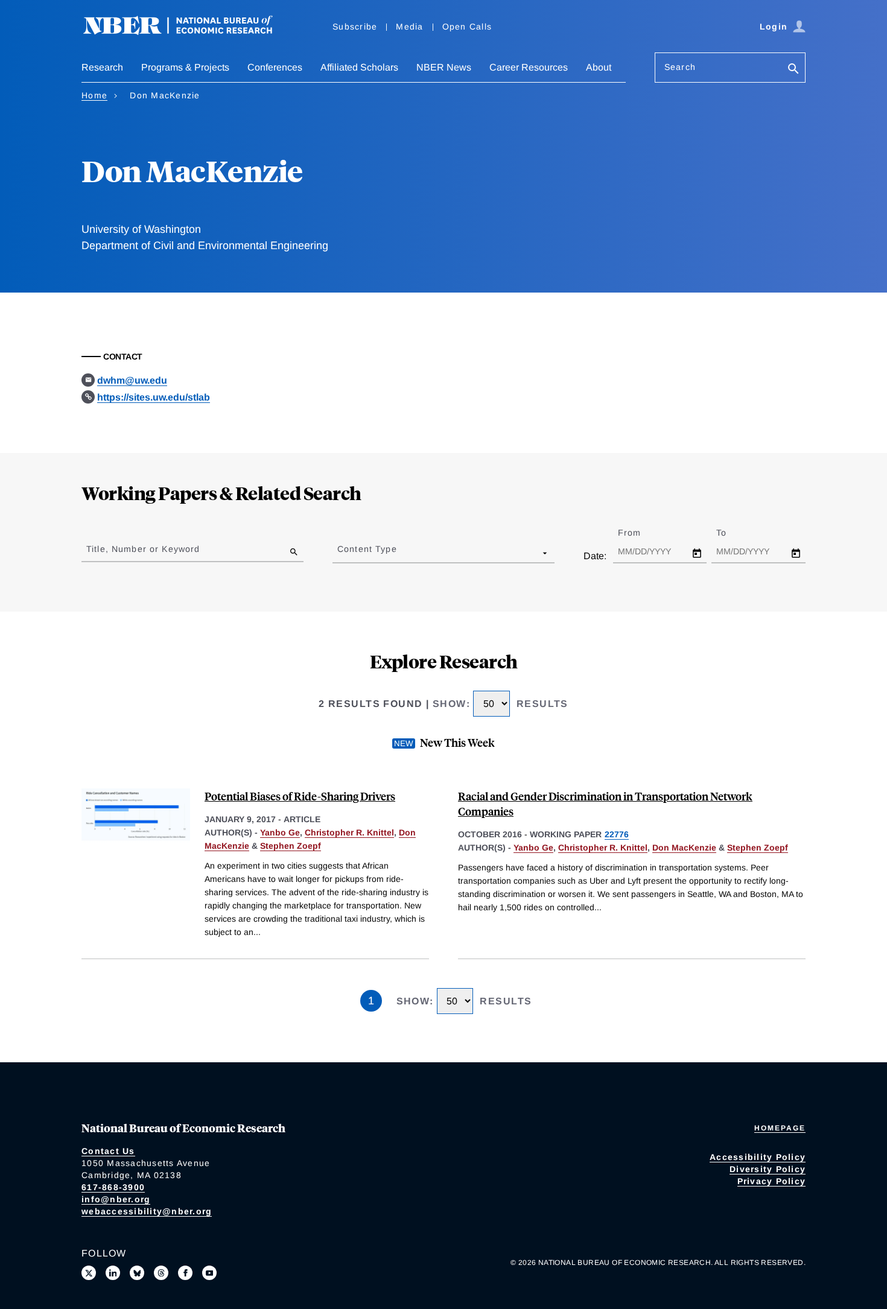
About (598, 67)
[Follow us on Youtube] (209, 1273)
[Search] (793, 70)
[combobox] (340, 552)
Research (102, 67)
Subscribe (354, 26)
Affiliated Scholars (359, 67)
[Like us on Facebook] (185, 1273)
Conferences (274, 67)
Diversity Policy (768, 1169)
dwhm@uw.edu (132, 380)
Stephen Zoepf (290, 846)
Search (680, 67)
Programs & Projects (185, 67)
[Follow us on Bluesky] (137, 1273)
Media (409, 26)
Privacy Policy (771, 1181)
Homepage (780, 1128)
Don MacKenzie (684, 847)
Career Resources (528, 67)
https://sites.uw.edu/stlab (153, 397)
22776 (617, 834)
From (640, 532)
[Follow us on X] (88, 1273)
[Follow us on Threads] (161, 1273)
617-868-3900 (113, 1187)
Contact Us (108, 1151)
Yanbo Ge (280, 832)
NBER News (443, 67)
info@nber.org (115, 1199)
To (732, 532)
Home (94, 95)
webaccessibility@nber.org (146, 1211)
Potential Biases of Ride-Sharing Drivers (300, 795)
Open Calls (467, 26)
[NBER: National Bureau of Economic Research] (187, 32)
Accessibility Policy (758, 1157)
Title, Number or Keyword (143, 549)
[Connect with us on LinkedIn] (113, 1273)
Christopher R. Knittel (349, 832)
